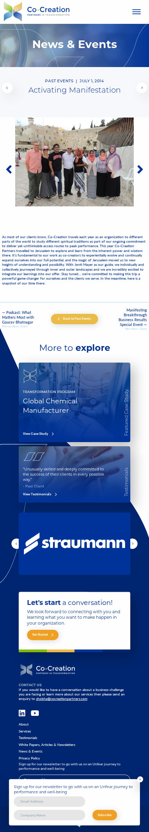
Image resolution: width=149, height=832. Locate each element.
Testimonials (28, 738)
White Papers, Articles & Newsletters (47, 744)
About (24, 724)
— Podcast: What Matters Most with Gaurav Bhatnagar (18, 317)
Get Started (40, 634)
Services (25, 731)
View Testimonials (37, 494)
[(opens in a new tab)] (7, 88)
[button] (7, 88)
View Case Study (35, 434)
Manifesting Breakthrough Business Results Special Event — (133, 317)
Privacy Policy (29, 758)
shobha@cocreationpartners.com (61, 698)
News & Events (30, 751)
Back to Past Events (77, 318)
